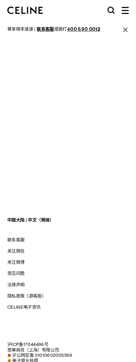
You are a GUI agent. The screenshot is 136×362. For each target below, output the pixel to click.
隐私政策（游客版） (26, 296)
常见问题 (16, 273)
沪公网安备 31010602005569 (42, 355)
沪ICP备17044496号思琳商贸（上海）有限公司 (33, 347)
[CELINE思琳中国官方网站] (25, 10)
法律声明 (16, 284)
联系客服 (16, 239)
